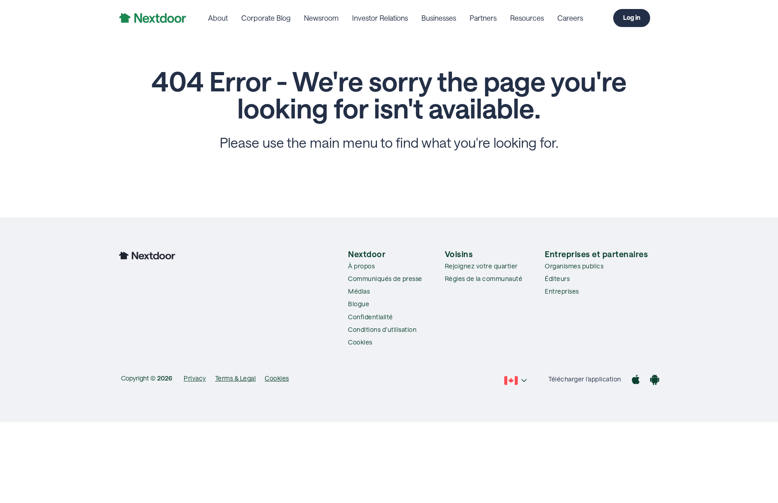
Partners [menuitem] (483, 18)
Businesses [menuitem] (438, 18)
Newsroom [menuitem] (321, 18)
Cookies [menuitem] (360, 342)
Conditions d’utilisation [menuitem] (382, 329)
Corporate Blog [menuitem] (265, 18)
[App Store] (635, 380)
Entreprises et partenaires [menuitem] (596, 254)
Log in (631, 17)
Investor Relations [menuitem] (380, 18)
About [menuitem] (218, 18)
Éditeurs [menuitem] (557, 278)
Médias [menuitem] (359, 291)
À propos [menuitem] (361, 266)
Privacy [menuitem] (195, 378)
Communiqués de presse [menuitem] (385, 278)
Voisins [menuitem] (459, 254)
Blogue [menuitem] (358, 304)
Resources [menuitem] (527, 18)
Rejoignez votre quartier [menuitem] (481, 266)
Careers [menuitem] (570, 18)
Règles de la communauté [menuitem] (484, 278)
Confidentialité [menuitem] (370, 317)
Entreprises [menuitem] (562, 291)
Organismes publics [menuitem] (574, 266)
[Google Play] (654, 380)
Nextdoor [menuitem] (366, 254)
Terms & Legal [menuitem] (235, 378)
